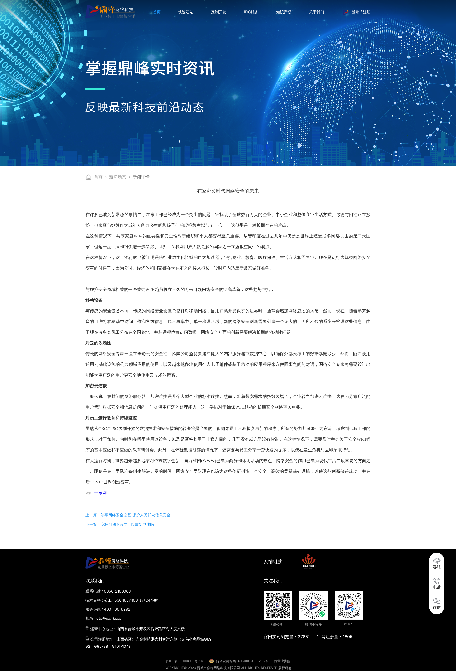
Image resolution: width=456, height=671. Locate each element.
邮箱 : (105, 618)
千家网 (100, 492)
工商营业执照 (280, 661)
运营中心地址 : (137, 628)
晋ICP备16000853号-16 (184, 661)
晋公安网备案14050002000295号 (242, 661)
